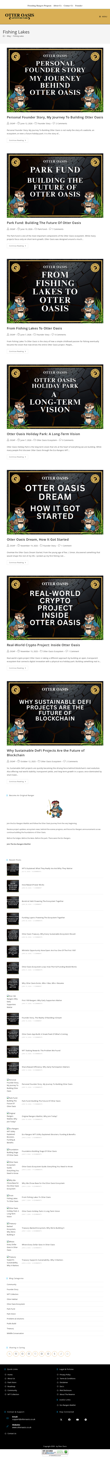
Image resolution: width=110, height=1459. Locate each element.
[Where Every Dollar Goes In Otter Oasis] (13, 1245)
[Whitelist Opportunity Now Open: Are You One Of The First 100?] (13, 952)
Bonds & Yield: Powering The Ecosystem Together (42, 901)
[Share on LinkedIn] (29, 1354)
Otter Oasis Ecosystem (47, 440)
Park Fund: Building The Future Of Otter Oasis (44, 222)
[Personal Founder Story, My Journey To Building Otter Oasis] (13, 1085)
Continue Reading (18, 139)
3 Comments (37, 970)
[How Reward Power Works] (13, 886)
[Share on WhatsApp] (67, 1354)
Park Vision (11, 1314)
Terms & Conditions (67, 1378)
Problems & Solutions (15, 1318)
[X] (61, 1419)
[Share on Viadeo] (61, 1354)
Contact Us (68, 5)
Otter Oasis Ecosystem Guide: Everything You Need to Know (47, 1166)
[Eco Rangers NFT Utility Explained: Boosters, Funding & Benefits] (13, 1135)
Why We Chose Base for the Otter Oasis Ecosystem (43, 1183)
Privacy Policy (65, 1374)
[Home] (4, 36)
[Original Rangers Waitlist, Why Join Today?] (13, 1117)
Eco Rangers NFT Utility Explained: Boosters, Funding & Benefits (49, 1134)
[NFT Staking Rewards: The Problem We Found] (13, 1052)
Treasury (10, 1328)
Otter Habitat (12, 1299)
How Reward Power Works (33, 885)
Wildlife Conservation (15, 1333)
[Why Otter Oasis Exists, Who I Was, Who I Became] (13, 984)
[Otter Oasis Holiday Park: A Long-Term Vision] (13, 1212)
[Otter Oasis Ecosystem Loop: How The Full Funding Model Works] (13, 968)
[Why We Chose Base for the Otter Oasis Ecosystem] (13, 1184)
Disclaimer (64, 1382)
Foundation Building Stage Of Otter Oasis (39, 1151)
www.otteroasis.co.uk (21, 1427)
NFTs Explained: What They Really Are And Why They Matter (47, 868)
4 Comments (36, 1263)
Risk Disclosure (66, 1390)
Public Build (11, 1323)
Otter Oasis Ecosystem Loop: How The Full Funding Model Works (49, 967)
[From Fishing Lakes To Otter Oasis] (13, 1198)
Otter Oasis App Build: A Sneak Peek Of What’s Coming (45, 1034)
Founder (78, 5)
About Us (57, 5)
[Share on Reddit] (48, 1354)
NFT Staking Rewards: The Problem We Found (41, 1050)
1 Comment (66, 545)
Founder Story (44, 123)
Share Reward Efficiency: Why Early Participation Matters (46, 1067)
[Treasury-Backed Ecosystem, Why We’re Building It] (13, 1229)
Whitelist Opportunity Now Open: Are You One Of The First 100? (49, 950)
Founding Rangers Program (39, 5)
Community (11, 1284)
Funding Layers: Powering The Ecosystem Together (43, 917)
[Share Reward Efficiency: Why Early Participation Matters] (13, 1068)
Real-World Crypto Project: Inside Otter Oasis (43, 645)
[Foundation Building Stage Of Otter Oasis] (13, 1152)
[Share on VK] (41, 1354)
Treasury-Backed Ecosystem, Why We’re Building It (43, 1228)
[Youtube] (77, 1419)
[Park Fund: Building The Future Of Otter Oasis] (13, 1102)
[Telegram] (85, 1419)
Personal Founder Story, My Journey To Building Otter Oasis (55, 117)
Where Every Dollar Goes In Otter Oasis (38, 1244)
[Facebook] (69, 1419)
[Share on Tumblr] (54, 1354)
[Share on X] (9, 1354)
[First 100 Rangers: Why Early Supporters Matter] (13, 1002)
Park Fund (42, 229)
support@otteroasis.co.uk (23, 1419)
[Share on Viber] (35, 1354)
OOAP (12, 123)
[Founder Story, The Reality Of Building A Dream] (13, 1019)
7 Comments (57, 229)
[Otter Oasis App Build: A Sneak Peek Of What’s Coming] (13, 1035)
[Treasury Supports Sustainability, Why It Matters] (13, 1261)
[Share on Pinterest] (22, 1354)
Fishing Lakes (18, 36)
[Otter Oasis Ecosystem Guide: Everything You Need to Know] (13, 1168)
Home (10, 1374)
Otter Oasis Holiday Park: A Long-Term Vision (43, 434)
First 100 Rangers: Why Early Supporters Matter (42, 1000)
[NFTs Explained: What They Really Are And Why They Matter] (13, 870)
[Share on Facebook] (16, 1354)
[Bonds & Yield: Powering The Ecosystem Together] (13, 902)
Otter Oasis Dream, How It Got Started (38, 539)
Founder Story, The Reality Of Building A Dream (42, 1017)
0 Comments (60, 334)
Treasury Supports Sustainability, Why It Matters (42, 1260)
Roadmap (11, 1386)
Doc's (62, 1386)
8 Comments (36, 1154)
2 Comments (61, 123)
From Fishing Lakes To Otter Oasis (34, 328)
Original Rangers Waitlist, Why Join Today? (39, 1116)
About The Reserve (67, 1394)
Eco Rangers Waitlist (68, 1405)
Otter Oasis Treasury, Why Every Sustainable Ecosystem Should (48, 934)
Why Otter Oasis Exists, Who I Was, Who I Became (43, 983)
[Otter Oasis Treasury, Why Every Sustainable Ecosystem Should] (13, 935)
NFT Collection (12, 1294)
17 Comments (37, 1170)
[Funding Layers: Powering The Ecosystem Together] (13, 919)
